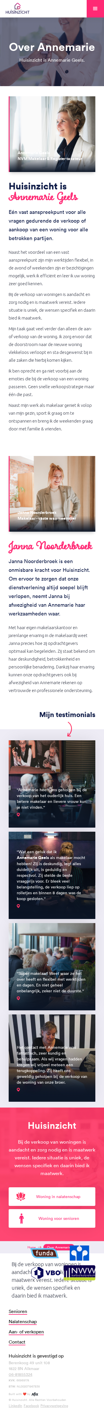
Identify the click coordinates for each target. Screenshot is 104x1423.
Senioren (18, 1311)
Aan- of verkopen (26, 1332)
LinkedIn (15, 1405)
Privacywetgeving (54, 1405)
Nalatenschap (23, 1321)
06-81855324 (20, 1374)
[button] (95, 8)
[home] (17, 8)
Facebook (31, 1405)
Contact (17, 1342)
